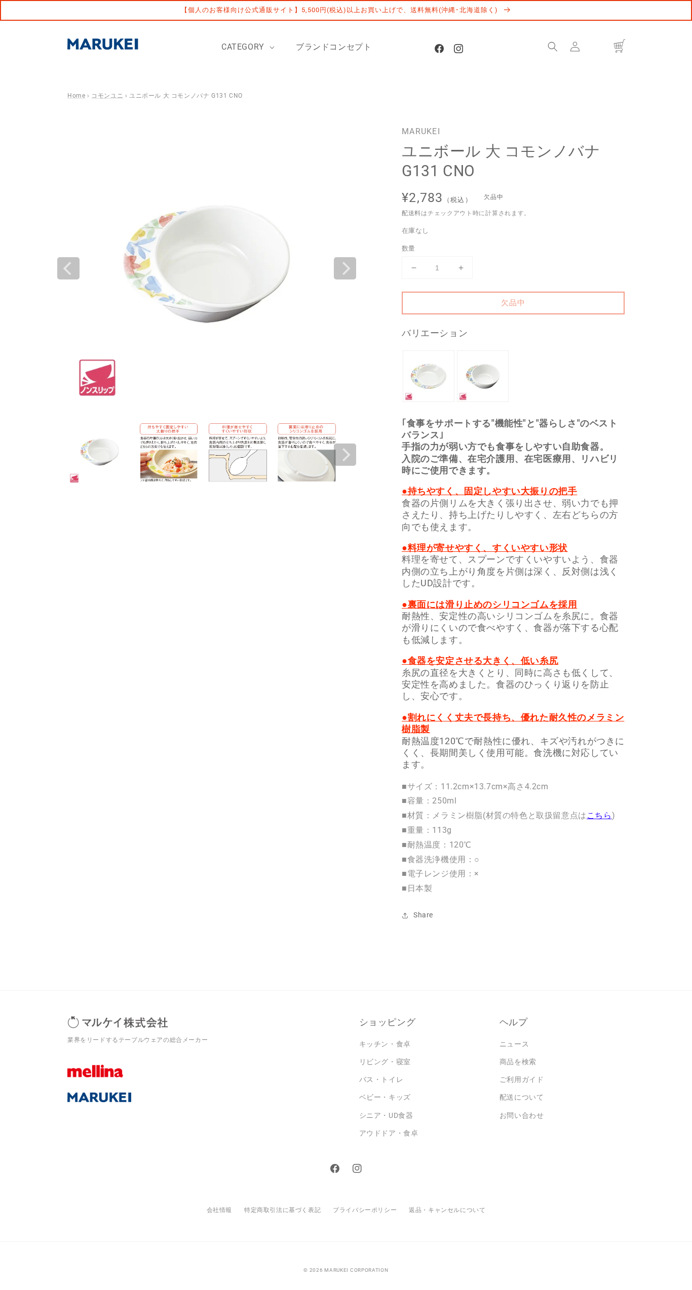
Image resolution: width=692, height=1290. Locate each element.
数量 (408, 248)
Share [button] (423, 915)
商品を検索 (517, 1062)
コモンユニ (107, 95)
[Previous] (68, 268)
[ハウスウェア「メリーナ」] (205, 1078)
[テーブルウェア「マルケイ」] (205, 1105)
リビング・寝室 (385, 1062)
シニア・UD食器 (386, 1115)
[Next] (345, 268)
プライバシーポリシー (365, 1210)
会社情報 (219, 1210)
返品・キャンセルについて (447, 1210)
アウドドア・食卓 (388, 1133)
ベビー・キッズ (385, 1097)
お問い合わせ (521, 1115)
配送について (521, 1097)
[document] (206, 268)
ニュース (514, 1044)
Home (76, 95)
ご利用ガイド (521, 1079)
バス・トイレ (381, 1079)
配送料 (411, 213)
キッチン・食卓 (385, 1044)
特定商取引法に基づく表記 (282, 1210)
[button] (553, 46)
